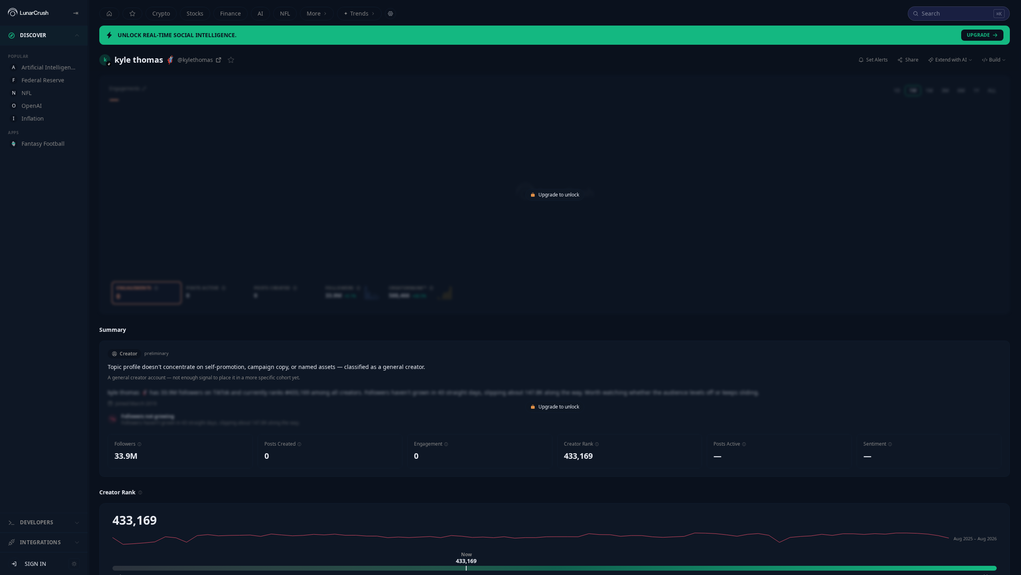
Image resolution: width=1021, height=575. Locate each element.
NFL (285, 13)
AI (260, 13)
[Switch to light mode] (74, 563)
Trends (356, 13)
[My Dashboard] (132, 14)
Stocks (195, 13)
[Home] (109, 14)
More (314, 13)
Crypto (161, 13)
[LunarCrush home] (28, 13)
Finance (230, 13)
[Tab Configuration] (390, 13)
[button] (139, 444)
